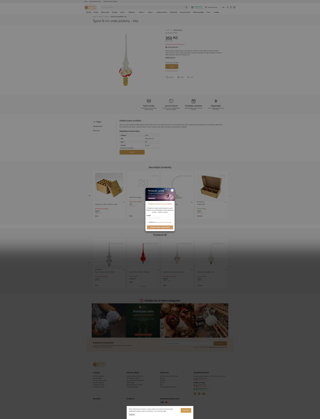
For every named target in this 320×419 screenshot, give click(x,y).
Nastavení (131, 414)
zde (164, 411)
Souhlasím (186, 410)
